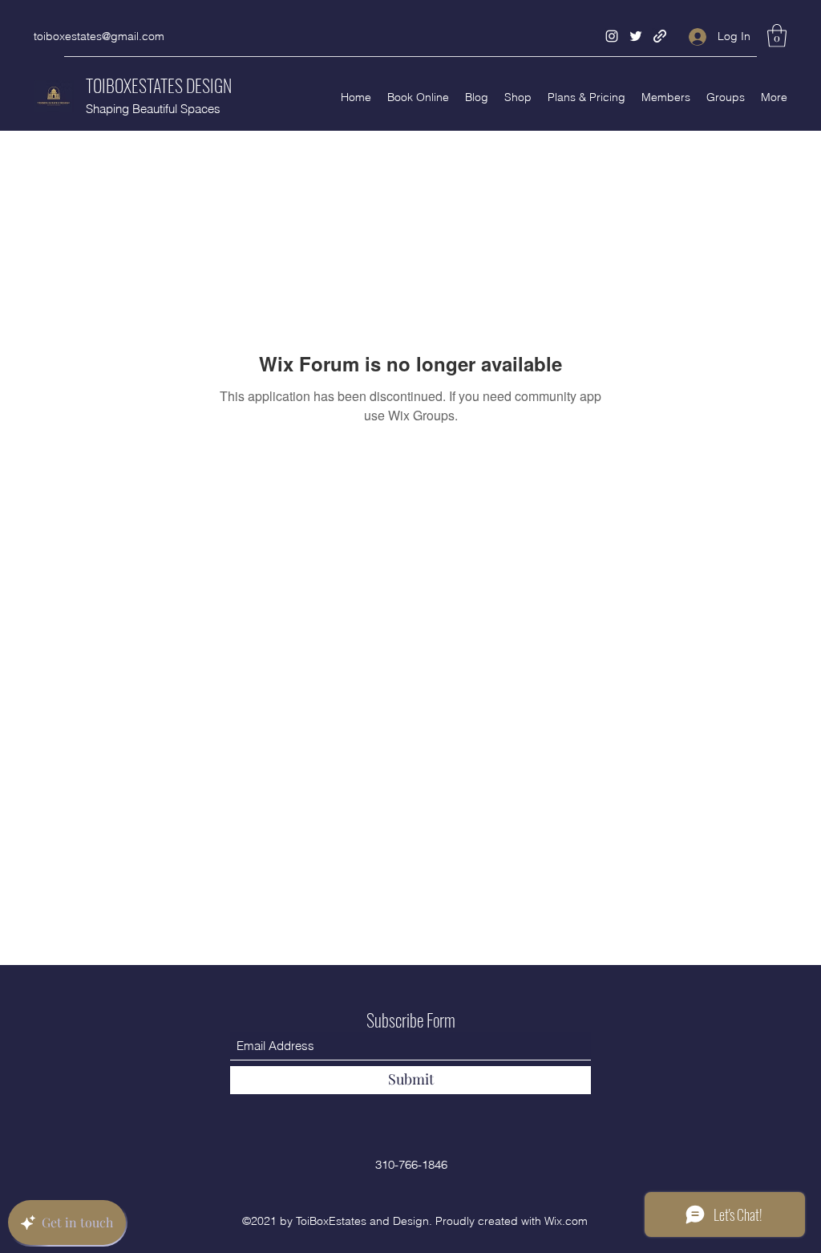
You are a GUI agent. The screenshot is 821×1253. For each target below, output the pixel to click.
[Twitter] (636, 36)
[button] (777, 35)
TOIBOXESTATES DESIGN (159, 85)
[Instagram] (612, 36)
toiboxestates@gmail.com (99, 36)
